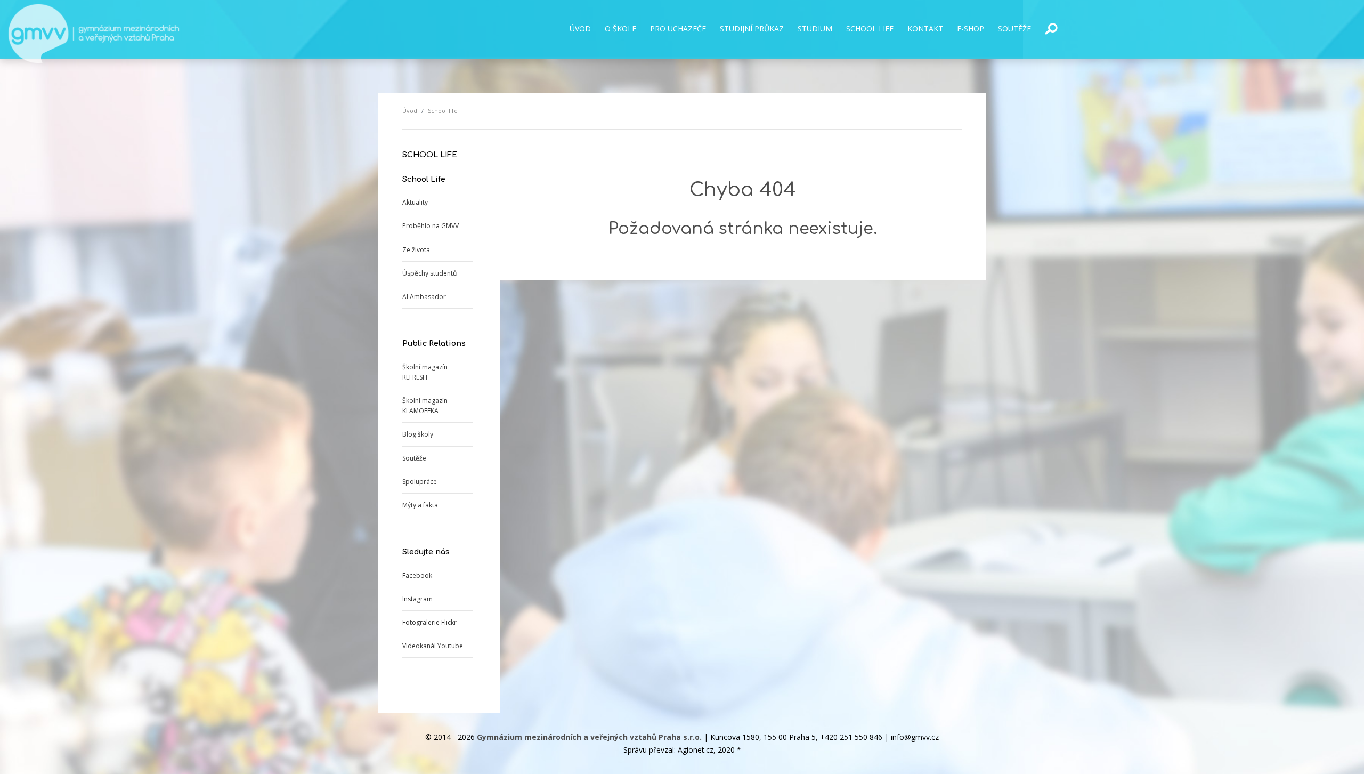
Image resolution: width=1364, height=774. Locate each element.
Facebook (417, 575)
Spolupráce (419, 481)
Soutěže (414, 458)
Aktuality (415, 202)
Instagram (417, 598)
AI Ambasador (424, 296)
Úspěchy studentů (429, 273)
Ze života (416, 249)
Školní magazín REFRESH (425, 372)
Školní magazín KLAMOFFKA (425, 405)
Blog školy (417, 434)
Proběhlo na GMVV (430, 225)
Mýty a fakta (420, 505)
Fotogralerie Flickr (429, 622)
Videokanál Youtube (432, 645)
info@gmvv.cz (915, 737)
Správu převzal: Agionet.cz (668, 750)
